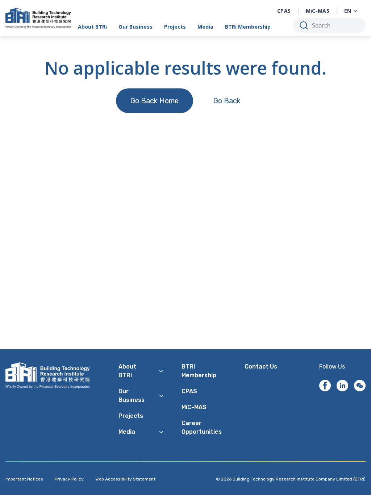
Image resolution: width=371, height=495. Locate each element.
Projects (175, 26)
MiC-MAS (317, 10)
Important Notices (24, 479)
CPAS (284, 10)
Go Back (227, 100)
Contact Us (261, 366)
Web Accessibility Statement (125, 479)
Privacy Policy (69, 479)
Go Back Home (154, 100)
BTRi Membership (248, 26)
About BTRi (92, 26)
